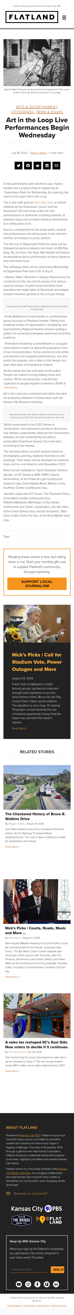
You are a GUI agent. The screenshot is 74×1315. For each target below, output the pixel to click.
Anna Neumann (17, 1051)
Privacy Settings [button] (14, 1305)
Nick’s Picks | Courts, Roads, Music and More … (35, 930)
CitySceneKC (22, 111)
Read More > (12, 847)
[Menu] (64, 17)
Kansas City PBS (30, 1135)
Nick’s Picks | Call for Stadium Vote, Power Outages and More (37, 662)
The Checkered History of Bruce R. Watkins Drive (35, 816)
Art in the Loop (43, 202)
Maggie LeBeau (17, 823)
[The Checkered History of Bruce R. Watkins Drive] (37, 787)
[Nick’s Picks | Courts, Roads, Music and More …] (37, 901)
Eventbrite (10, 387)
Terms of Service (59, 1305)
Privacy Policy (29, 1305)
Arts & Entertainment (36, 106)
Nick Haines (15, 937)
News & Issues (49, 111)
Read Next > (19, 728)
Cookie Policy (43, 1305)
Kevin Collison (38, 153)
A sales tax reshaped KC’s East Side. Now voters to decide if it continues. (36, 1044)
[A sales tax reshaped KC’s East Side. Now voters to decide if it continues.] (37, 1015)
